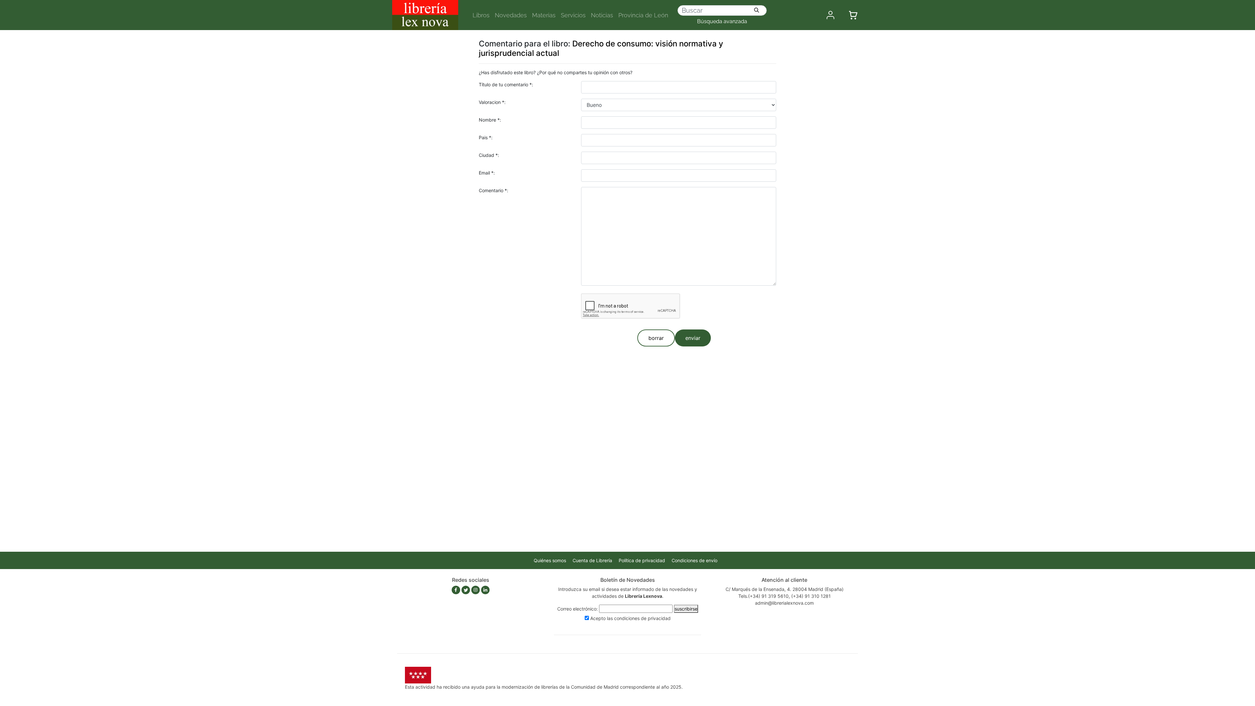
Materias (544, 15)
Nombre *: (490, 120)
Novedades (511, 15)
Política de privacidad (642, 560)
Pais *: (486, 137)
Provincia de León (643, 15)
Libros (481, 15)
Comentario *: (493, 190)
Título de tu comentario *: (506, 84)
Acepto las (630, 618)
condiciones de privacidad (642, 618)
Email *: (487, 173)
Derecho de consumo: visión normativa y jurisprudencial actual (601, 48)
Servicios (573, 15)
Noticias (602, 15)
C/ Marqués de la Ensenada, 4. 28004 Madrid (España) (785, 589)
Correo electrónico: (577, 609)
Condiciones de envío (694, 560)
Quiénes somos (550, 560)
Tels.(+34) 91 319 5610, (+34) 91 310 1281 (784, 596)
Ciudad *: (489, 155)
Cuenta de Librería (592, 560)
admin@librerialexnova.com (784, 603)
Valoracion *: (492, 102)
